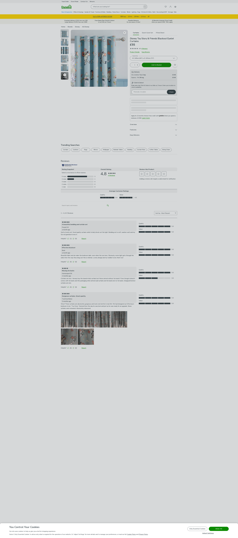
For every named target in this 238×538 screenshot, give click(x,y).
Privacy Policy (143, 534)
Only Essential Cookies (197, 529)
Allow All (218, 529)
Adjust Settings (208, 533)
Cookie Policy (131, 534)
